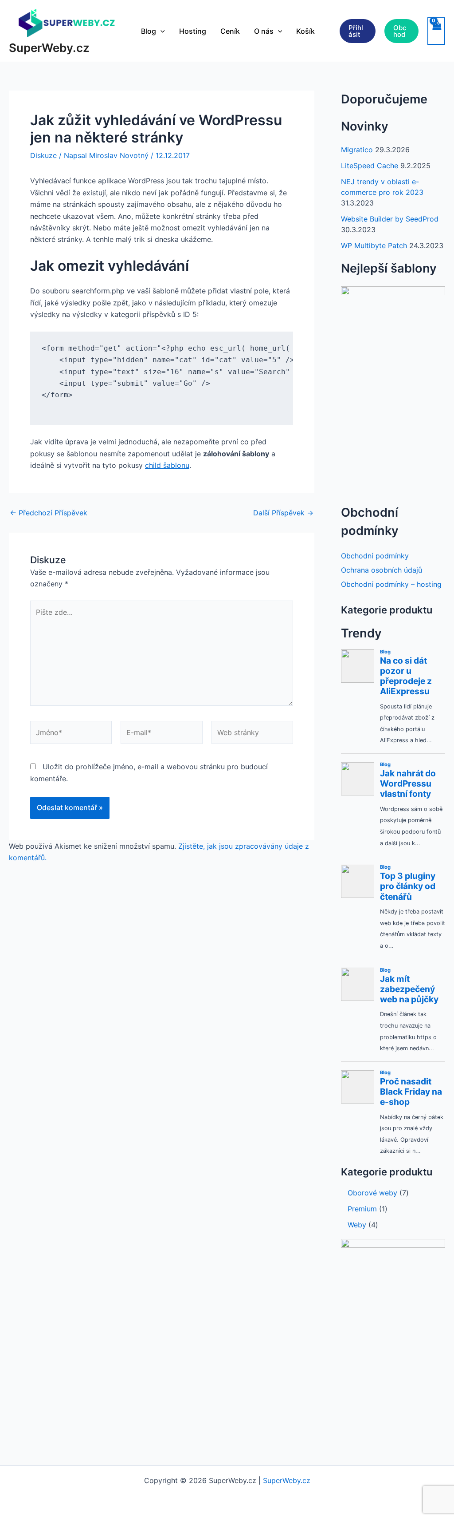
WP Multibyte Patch (374, 245)
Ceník (230, 31)
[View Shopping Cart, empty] (436, 31)
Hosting (192, 31)
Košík (305, 31)
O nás (264, 31)
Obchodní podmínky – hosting (391, 584)
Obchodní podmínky (375, 555)
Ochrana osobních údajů (381, 570)
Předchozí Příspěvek (48, 512)
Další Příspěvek (283, 512)
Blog (148, 31)
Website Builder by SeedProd (389, 218)
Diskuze (43, 155)
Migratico (357, 149)
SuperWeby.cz (49, 48)
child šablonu (167, 465)
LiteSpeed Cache (369, 165)
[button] (160, 31)
